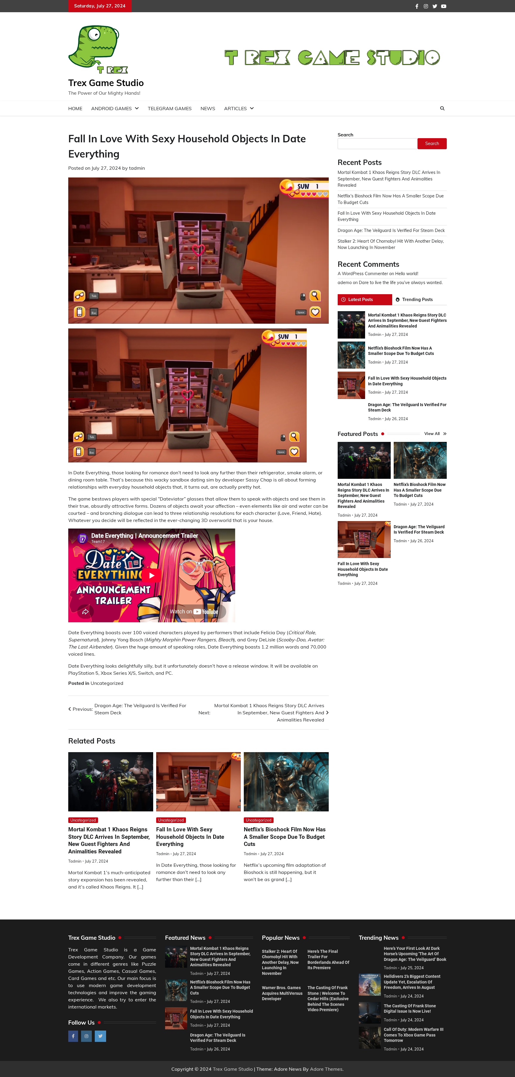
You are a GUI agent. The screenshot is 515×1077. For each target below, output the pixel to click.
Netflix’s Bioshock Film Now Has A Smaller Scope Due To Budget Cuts (285, 837)
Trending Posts (417, 299)
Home (75, 108)
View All (432, 433)
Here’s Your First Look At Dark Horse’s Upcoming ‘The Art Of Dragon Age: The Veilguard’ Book (415, 954)
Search (345, 135)
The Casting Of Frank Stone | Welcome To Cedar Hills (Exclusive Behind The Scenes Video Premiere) (328, 998)
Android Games (111, 108)
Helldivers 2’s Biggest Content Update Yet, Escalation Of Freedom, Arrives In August (412, 982)
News (208, 108)
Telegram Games (170, 108)
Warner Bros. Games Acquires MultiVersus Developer (282, 993)
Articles (235, 108)
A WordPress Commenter (363, 273)
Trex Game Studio (106, 82)
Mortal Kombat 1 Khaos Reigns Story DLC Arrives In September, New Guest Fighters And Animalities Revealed (109, 840)
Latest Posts (360, 299)
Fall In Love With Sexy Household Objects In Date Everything (190, 837)
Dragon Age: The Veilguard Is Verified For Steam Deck (391, 230)
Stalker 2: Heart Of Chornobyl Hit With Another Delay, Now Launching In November (280, 962)
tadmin (137, 168)
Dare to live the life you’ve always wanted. (401, 282)
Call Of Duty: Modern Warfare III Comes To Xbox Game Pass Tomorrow (413, 1035)
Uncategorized (107, 683)
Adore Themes (326, 1069)
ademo (345, 282)
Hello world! (406, 273)
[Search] (442, 108)
